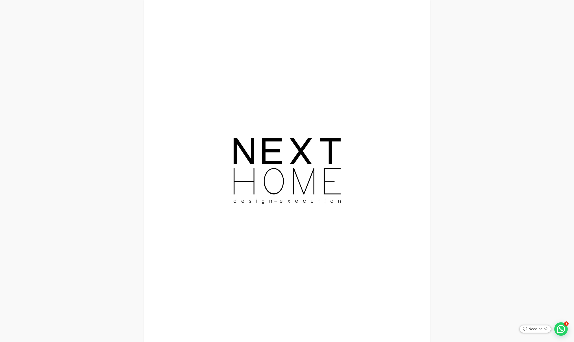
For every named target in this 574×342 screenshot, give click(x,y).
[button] (561, 329)
